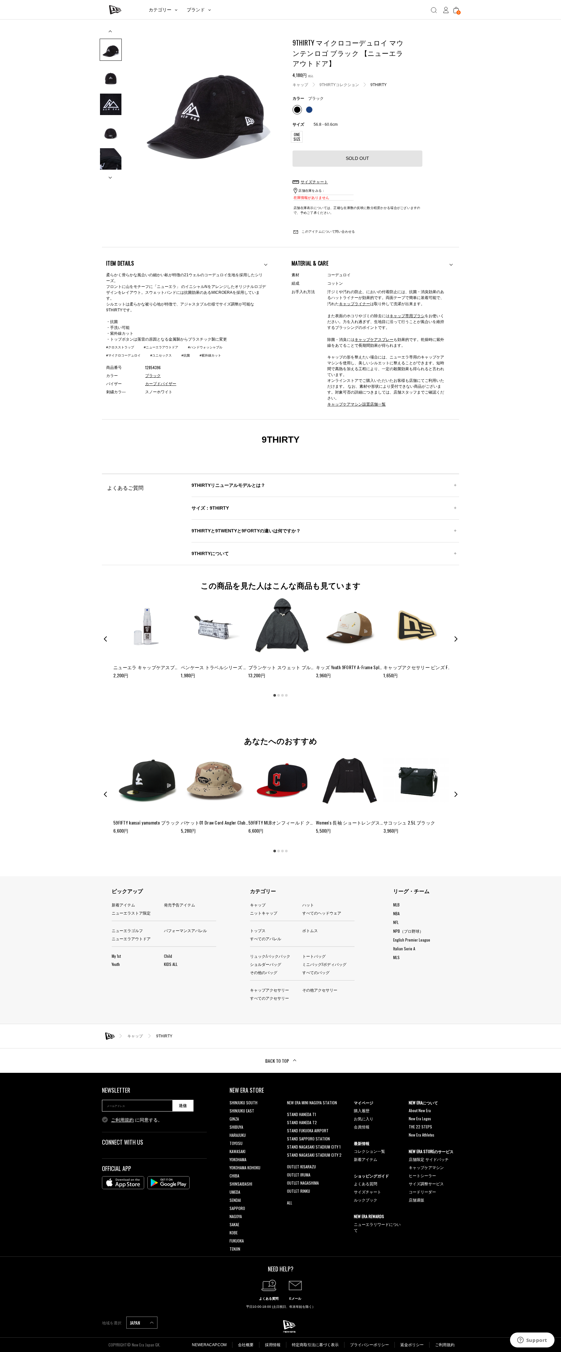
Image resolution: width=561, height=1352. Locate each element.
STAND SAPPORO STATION (308, 1138)
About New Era (420, 1110)
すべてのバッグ (316, 972)
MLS (396, 957)
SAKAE (234, 1224)
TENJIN (235, 1249)
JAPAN (135, 1322)
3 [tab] (282, 695)
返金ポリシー (412, 1345)
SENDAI (235, 1200)
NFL (396, 922)
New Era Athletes (421, 1135)
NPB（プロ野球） (408, 931)
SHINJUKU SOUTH (243, 1102)
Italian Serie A (404, 948)
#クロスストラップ (120, 347)
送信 (183, 1105)
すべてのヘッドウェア (321, 913)
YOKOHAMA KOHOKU (245, 1167)
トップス (258, 930)
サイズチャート (367, 1191)
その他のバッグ (263, 972)
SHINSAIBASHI (241, 1184)
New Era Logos (420, 1118)
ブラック (153, 375)
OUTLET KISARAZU (301, 1166)
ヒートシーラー (422, 1175)
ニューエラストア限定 (131, 913)
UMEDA (235, 1192)
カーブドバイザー (160, 384)
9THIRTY (378, 84)
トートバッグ (314, 956)
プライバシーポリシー (369, 1345)
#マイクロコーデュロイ (123, 355)
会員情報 (361, 1126)
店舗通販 (416, 1199)
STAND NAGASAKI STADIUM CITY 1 (314, 1147)
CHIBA (234, 1175)
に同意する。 (136, 1120)
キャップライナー (354, 303)
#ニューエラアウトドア (161, 347)
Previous (111, 34)
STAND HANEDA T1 (301, 1114)
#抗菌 (185, 355)
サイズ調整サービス (426, 1183)
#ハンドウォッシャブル (205, 347)
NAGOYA (236, 1216)
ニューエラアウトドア (131, 938)
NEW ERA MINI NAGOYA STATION (312, 1102)
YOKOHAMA (238, 1159)
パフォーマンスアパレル (185, 930)
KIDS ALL (171, 964)
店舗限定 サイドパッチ (429, 1159)
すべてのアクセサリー (269, 998)
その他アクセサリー (319, 990)
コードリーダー (422, 1191)
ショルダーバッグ (265, 964)
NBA (396, 913)
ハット (308, 904)
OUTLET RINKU (298, 1191)
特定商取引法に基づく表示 (315, 1345)
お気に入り (363, 1118)
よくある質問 (365, 1183)
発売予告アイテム (179, 904)
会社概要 (246, 1345)
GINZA (234, 1119)
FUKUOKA (237, 1240)
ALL (289, 1202)
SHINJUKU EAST (242, 1110)
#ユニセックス (161, 355)
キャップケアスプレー (374, 339)
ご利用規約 (122, 1120)
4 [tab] (286, 695)
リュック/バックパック (270, 956)
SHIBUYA (236, 1127)
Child (168, 956)
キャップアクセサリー (269, 990)
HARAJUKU (238, 1135)
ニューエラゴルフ (127, 930)
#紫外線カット (210, 355)
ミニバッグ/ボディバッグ (324, 964)
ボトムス (310, 930)
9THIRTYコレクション (339, 84)
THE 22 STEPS (420, 1126)
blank (291, 1110)
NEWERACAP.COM (209, 1345)
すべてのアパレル (265, 938)
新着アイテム (123, 904)
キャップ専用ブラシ (407, 315)
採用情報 (272, 1345)
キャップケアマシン (426, 1167)
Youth (116, 964)
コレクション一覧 (369, 1151)
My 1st (116, 956)
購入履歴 (361, 1110)
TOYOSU (236, 1143)
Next (111, 175)
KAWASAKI (237, 1151)
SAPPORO (237, 1208)
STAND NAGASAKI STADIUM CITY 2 (314, 1155)
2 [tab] (278, 695)
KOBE (234, 1232)
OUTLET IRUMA (298, 1174)
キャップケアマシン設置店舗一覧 (356, 404)
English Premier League (411, 939)
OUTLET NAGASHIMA (303, 1183)
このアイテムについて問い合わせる (328, 231)
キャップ (300, 84)
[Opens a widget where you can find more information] (532, 1340)
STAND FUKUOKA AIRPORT (308, 1130)
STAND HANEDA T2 (302, 1122)
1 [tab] (274, 695)
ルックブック (365, 1199)
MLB (396, 904)
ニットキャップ (263, 913)
